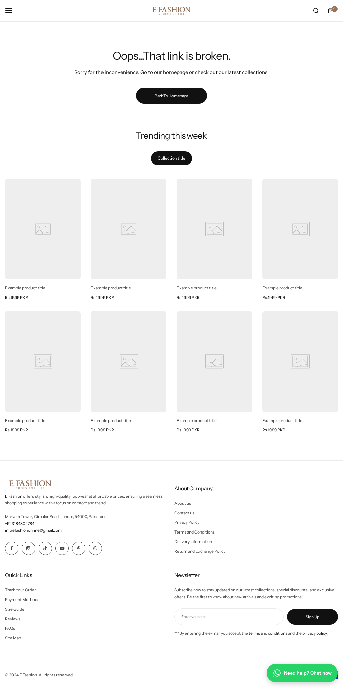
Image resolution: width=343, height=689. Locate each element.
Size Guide (14, 609)
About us (182, 503)
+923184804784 (20, 523)
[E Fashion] (171, 10)
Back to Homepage (171, 95)
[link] (43, 229)
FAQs (10, 628)
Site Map (13, 637)
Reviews (12, 618)
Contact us (184, 512)
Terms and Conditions (194, 532)
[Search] (315, 10)
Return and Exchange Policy (199, 551)
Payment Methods (22, 599)
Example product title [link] (25, 287)
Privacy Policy (186, 522)
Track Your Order (20, 589)
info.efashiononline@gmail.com (33, 530)
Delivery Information (193, 541)
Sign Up (312, 616)
